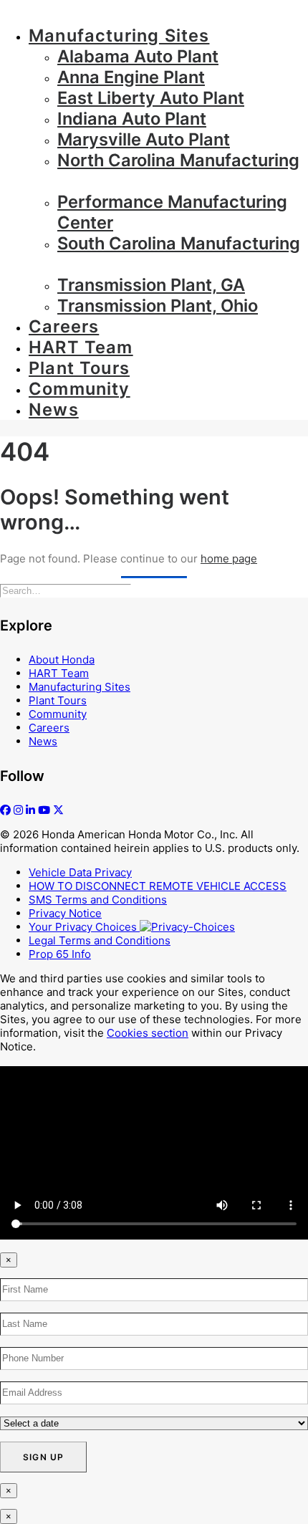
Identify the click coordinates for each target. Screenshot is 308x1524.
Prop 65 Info (60, 954)
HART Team (81, 347)
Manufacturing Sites (119, 35)
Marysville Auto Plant (143, 139)
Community (79, 388)
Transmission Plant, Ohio (157, 305)
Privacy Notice (65, 913)
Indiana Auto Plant (131, 118)
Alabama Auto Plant (137, 56)
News (54, 409)
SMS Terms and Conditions (98, 899)
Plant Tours (79, 368)
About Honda (62, 659)
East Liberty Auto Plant (150, 97)
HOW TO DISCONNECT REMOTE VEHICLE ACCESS (158, 886)
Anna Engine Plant (131, 77)
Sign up (43, 1457)
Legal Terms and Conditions (99, 940)
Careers (64, 326)
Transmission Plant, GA (151, 284)
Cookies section (147, 1033)
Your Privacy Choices (84, 927)
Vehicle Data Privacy (80, 872)
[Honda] (154, 7)
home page (229, 558)
